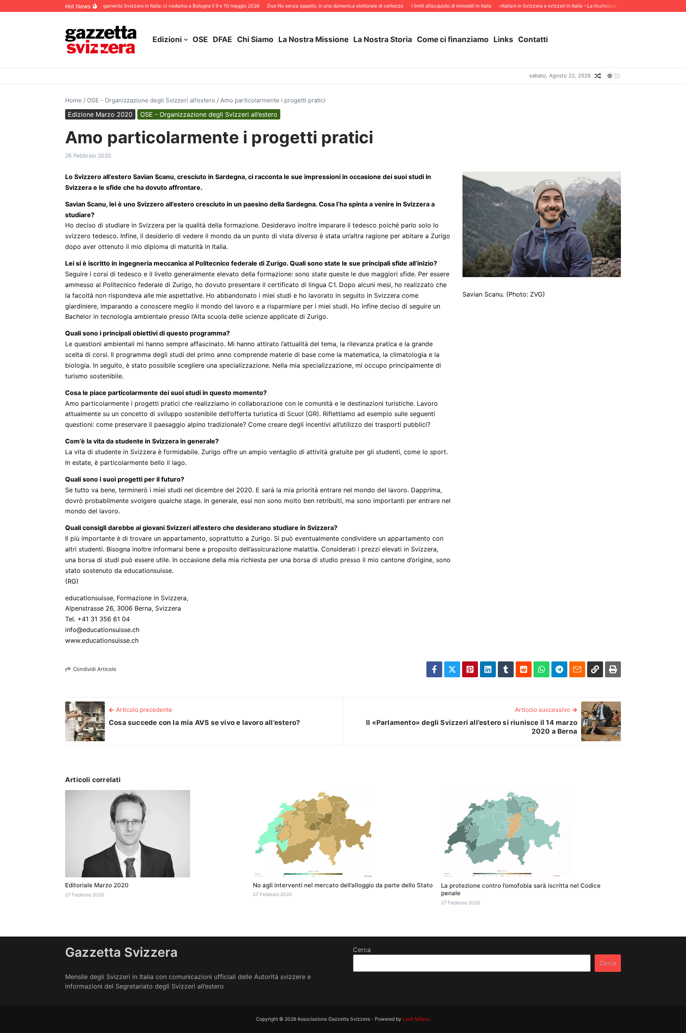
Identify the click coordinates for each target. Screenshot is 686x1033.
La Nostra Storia (382, 39)
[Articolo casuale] (598, 76)
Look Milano (416, 1019)
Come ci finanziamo (453, 39)
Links (503, 39)
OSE (200, 39)
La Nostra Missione (313, 39)
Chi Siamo (255, 39)
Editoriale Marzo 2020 (97, 885)
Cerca (362, 950)
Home (73, 100)
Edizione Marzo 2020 (100, 114)
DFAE (222, 39)
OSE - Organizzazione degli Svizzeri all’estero (151, 100)
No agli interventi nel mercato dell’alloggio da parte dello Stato (343, 885)
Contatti (533, 39)
